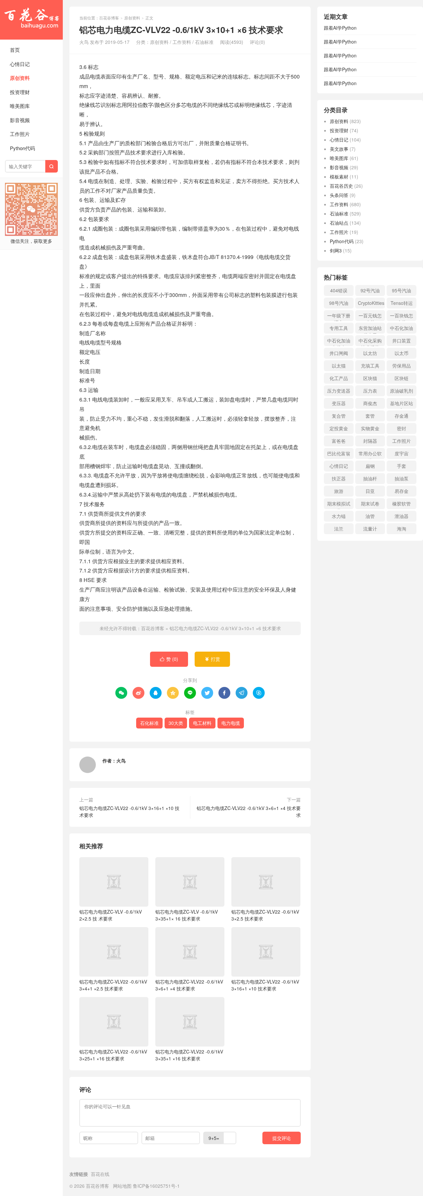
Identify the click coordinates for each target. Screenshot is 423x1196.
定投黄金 (338, 428)
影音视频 (20, 119)
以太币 (401, 353)
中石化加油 (401, 328)
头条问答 (339, 195)
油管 (370, 516)
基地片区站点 (401, 404)
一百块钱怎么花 (401, 316)
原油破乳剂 (401, 390)
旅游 (338, 491)
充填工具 (370, 365)
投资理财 (20, 91)
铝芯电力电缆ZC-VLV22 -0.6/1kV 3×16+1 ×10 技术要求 (129, 811)
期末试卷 (370, 503)
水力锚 (339, 516)
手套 (401, 466)
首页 (15, 49)
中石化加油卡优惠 (338, 341)
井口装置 (401, 340)
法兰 (338, 528)
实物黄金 (370, 428)
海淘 (401, 528)
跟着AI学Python (340, 27)
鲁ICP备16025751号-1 (156, 1185)
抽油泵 (401, 478)
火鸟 (121, 760)
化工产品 (338, 378)
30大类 (176, 723)
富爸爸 (339, 440)
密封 (401, 428)
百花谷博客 (31, 20)
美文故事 (339, 148)
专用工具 (338, 328)
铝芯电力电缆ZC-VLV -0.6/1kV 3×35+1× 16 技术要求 (186, 915)
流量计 (370, 528)
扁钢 (370, 466)
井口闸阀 (338, 353)
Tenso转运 (402, 303)
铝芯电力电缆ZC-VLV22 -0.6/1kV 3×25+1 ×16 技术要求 (113, 1055)
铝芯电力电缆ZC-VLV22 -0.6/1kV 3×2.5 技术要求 (265, 915)
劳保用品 (401, 365)
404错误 (338, 290)
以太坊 (370, 353)
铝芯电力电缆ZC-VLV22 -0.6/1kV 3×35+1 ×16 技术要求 (189, 1055)
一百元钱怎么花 (370, 316)
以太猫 (339, 365)
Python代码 (22, 148)
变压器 (339, 403)
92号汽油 (370, 290)
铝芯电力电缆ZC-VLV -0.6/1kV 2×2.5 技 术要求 (110, 915)
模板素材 (339, 176)
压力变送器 (338, 390)
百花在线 (100, 1174)
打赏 (212, 659)
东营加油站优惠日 (370, 329)
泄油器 (401, 516)
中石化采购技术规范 (370, 341)
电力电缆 (230, 723)
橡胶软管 (401, 503)
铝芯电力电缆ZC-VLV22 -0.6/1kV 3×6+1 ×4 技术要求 (249, 811)
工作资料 (182, 42)
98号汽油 (338, 303)
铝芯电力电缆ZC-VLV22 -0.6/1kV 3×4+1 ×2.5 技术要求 (113, 985)
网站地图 (122, 1185)
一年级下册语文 (338, 316)
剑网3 (336, 250)
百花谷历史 (341, 185)
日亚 (370, 491)
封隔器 (370, 440)
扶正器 (339, 478)
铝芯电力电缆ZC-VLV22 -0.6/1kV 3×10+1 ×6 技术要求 (225, 628)
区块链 (401, 378)
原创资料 (20, 77)
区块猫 (370, 378)
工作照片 (20, 133)
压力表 (370, 390)
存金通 (401, 415)
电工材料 (202, 723)
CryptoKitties (371, 303)
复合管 (339, 415)
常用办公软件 (370, 454)
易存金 (401, 491)
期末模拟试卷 (338, 504)
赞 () (169, 659)
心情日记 (20, 63)
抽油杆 (370, 478)
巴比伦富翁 (338, 453)
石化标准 (149, 723)
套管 (370, 415)
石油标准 (204, 42)
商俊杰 (370, 403)
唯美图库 (20, 105)
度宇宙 (401, 453)
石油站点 (339, 222)
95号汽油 (401, 290)
